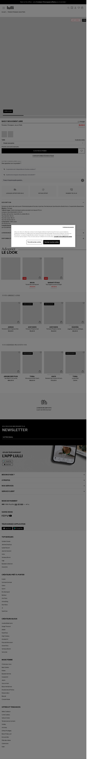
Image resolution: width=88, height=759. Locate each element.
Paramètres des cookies (34, 242)
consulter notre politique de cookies (63, 236)
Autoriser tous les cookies (51, 242)
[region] (43, 236)
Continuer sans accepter (68, 227)
